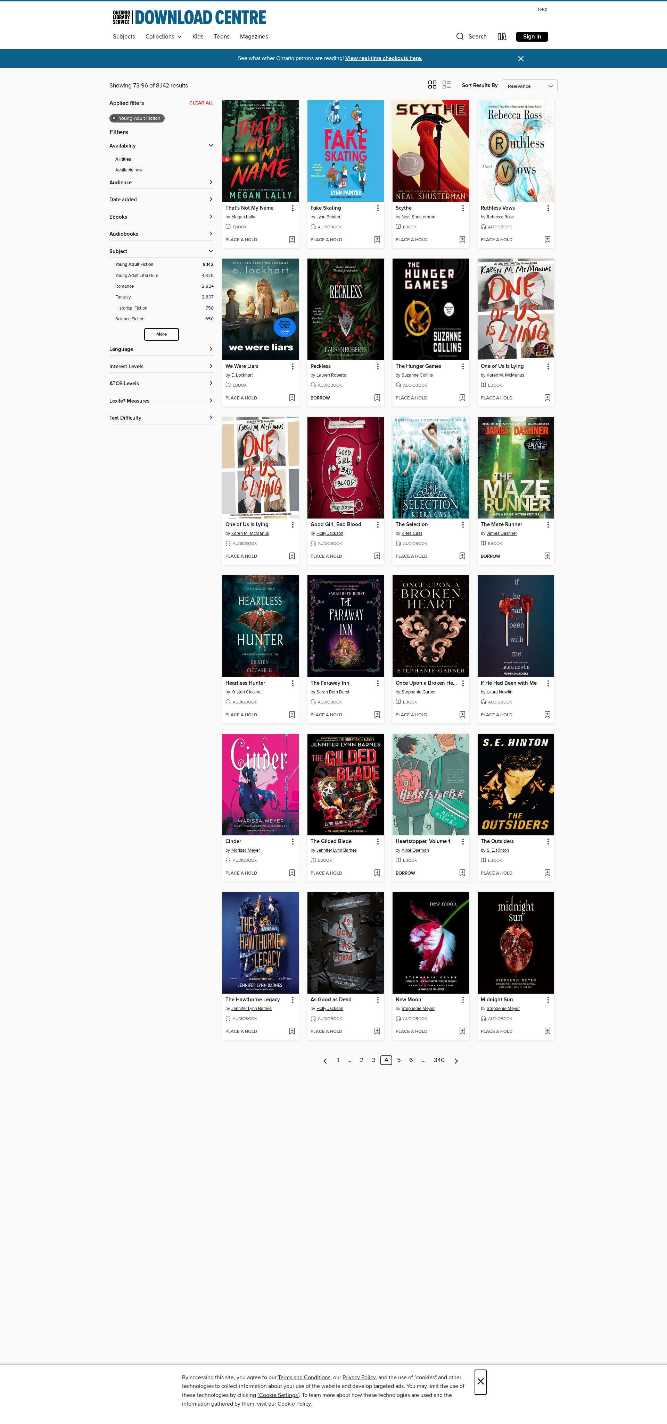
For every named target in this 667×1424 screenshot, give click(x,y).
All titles (123, 159)
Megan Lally (243, 217)
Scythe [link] (404, 208)
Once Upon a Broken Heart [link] (427, 683)
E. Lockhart (242, 375)
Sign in (532, 37)
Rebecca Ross (500, 217)
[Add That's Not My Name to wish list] (292, 240)
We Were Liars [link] (241, 366)
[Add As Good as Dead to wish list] (377, 1031)
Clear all (201, 103)
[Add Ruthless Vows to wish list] (547, 240)
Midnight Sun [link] (497, 1000)
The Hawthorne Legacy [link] (252, 1000)
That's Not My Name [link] (249, 208)
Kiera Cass (412, 533)
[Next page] (456, 1060)
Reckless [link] (321, 366)
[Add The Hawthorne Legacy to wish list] (292, 1031)
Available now (129, 170)
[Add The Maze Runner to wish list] (547, 556)
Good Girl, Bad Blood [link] (336, 525)
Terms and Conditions (304, 1377)
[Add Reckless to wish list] (377, 398)
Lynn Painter (328, 217)
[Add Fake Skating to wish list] (377, 240)
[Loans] (502, 38)
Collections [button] (161, 37)
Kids (198, 37)
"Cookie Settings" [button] (278, 1395)
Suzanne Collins (417, 375)
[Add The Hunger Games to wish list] (462, 398)
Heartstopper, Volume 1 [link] (423, 842)
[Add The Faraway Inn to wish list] (377, 715)
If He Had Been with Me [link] (509, 683)
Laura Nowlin (499, 692)
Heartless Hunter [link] (245, 683)
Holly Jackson (329, 533)
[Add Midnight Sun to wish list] (547, 1031)
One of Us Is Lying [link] (502, 366)
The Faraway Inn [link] (330, 683)
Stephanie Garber (419, 692)
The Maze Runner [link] (501, 525)
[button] (471, 38)
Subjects (124, 37)
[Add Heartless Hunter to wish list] (292, 715)
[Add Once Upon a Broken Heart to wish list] (462, 715)
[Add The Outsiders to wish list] (547, 873)
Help (542, 9)
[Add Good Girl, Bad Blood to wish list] (377, 556)
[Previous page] (325, 1060)
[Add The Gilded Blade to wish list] (377, 873)
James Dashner (502, 533)
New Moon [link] (408, 1000)
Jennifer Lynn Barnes (336, 850)
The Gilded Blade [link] (331, 842)
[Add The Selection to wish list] (462, 556)
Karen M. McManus (505, 375)
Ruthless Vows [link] (498, 208)
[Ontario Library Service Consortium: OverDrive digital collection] (189, 17)
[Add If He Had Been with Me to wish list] (547, 715)
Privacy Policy (359, 1377)
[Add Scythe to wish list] (462, 240)
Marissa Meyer (245, 850)
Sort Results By (480, 85)
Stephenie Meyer (418, 1008)
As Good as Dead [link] (331, 1000)
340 (439, 1060)
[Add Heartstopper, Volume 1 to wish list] (462, 873)
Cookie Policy (294, 1403)
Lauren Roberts (331, 375)
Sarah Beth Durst (332, 692)
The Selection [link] (412, 525)
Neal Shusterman (418, 217)
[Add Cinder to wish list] (292, 873)
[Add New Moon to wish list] (462, 1031)
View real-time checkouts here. (383, 58)
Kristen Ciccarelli (247, 692)
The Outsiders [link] (497, 842)
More (161, 334)
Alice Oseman (415, 850)
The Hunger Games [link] (418, 366)
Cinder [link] (233, 842)
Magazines (254, 37)
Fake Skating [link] (326, 208)
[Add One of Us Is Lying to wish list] (547, 398)
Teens (222, 37)
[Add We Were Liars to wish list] (292, 398)
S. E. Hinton (498, 850)
